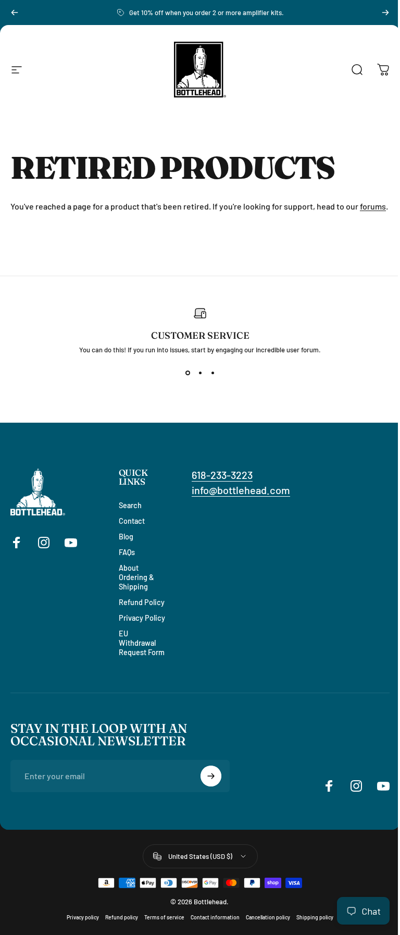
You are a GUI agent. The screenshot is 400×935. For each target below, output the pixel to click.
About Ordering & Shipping (136, 577)
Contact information (215, 917)
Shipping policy (314, 917)
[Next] (385, 12)
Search (130, 505)
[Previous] (14, 12)
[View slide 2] (200, 372)
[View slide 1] (187, 372)
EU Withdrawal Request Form (142, 643)
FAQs (127, 552)
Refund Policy (142, 602)
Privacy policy (83, 917)
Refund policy (121, 917)
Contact (132, 520)
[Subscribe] (211, 776)
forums (373, 206)
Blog (126, 536)
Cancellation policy (268, 917)
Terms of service (164, 917)
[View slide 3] (212, 372)
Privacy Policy (142, 617)
